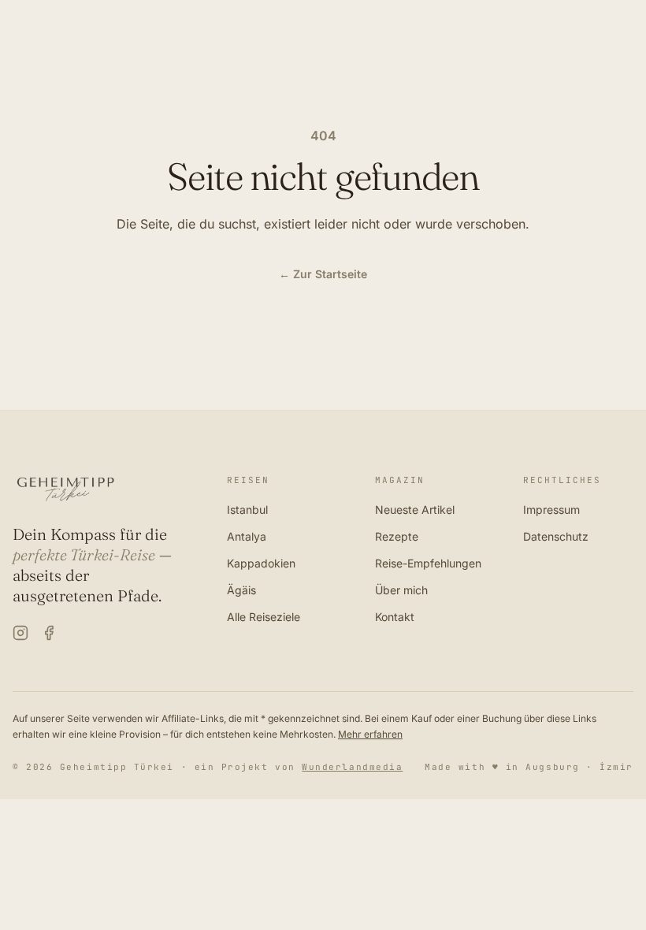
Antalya (246, 536)
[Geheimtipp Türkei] (101, 489)
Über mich (401, 590)
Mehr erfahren (370, 734)
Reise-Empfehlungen (428, 563)
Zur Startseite (323, 274)
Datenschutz (555, 536)
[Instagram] (20, 633)
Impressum (551, 509)
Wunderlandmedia (352, 766)
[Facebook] (49, 633)
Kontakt (394, 616)
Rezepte (396, 536)
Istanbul (247, 509)
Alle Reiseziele (263, 616)
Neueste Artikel (415, 509)
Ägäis (241, 590)
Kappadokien (261, 563)
